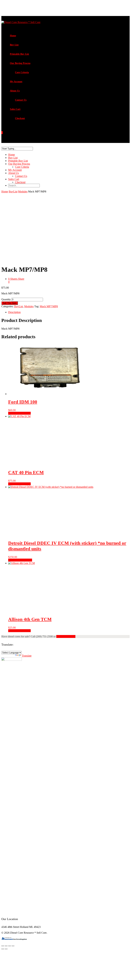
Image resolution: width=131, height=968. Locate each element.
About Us (15, 91)
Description (14, 312)
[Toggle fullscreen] (6, 945)
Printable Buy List (19, 54)
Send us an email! (65, 636)
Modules (22, 191)
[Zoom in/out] (2, 945)
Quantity (6, 299)
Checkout (20, 118)
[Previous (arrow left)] (2, 948)
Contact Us (20, 100)
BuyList (13, 191)
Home (13, 35)
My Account (16, 81)
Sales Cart (15, 109)
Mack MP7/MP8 (49, 306)
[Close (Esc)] (13, 945)
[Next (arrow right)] (6, 948)
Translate (27, 655)
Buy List (14, 45)
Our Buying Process (20, 63)
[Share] (9, 945)
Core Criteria (22, 72)
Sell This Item (10, 303)
